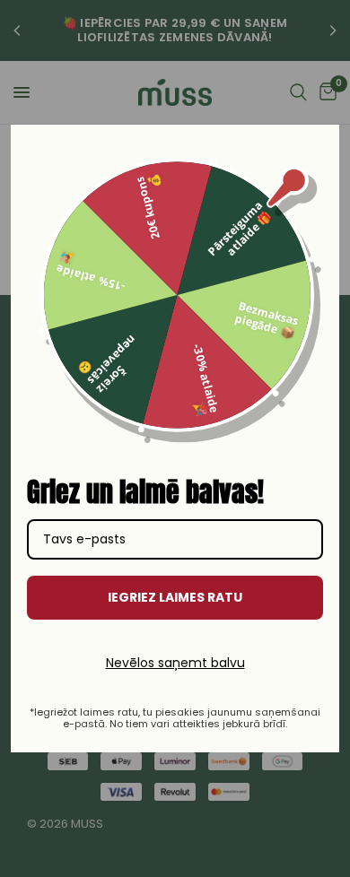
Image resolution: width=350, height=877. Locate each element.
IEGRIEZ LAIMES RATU (175, 597)
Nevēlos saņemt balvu (175, 663)
